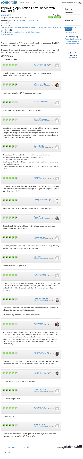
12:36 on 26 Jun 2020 (40, 120)
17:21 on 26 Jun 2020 (40, 373)
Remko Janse (39, 236)
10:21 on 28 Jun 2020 (40, 409)
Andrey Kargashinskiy (43, 64)
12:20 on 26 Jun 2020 (40, 85)
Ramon (37, 177)
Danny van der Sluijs (42, 199)
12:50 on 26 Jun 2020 (40, 258)
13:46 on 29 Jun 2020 (40, 426)
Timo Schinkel (39, 424)
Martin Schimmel (41, 101)
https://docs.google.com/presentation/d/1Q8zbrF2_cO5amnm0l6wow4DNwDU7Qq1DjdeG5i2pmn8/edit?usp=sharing (38, 28)
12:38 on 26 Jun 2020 (40, 238)
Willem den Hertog (41, 84)
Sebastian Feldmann (42, 372)
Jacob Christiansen (41, 352)
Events (22, 3)
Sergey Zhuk (6, 14)
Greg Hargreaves (41, 298)
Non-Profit (21, 447)
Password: (69, 20)
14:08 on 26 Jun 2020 (40, 275)
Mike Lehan (38, 323)
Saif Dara (38, 256)
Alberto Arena (39, 407)
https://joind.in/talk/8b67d (18, 32)
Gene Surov (39, 217)
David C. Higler (40, 145)
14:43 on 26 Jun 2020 (40, 324)
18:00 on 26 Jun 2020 (40, 391)
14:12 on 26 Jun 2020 (40, 300)
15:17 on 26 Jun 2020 (40, 354)
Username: (69, 12)
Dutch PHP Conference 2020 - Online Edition (20, 21)
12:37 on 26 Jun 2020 (40, 179)
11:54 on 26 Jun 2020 (40, 65)
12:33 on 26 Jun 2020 (40, 103)
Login (33, 3)
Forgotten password (72, 41)
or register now (71, 32)
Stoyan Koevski (40, 274)
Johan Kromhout (40, 119)
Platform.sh (73, 57)
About (28, 3)
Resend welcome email (73, 39)
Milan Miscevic (40, 389)
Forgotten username (72, 43)
